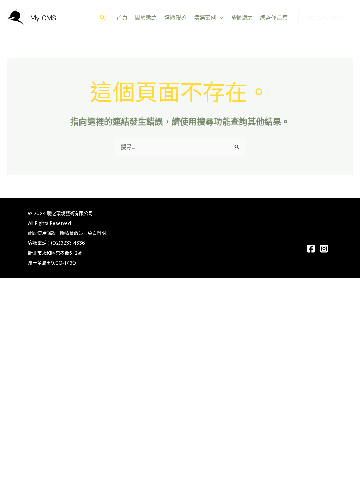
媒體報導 (175, 17)
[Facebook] (311, 248)
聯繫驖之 (241, 17)
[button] (102, 18)
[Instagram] (324, 248)
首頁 (122, 17)
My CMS (43, 17)
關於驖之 (146, 17)
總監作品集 (274, 17)
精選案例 (205, 17)
